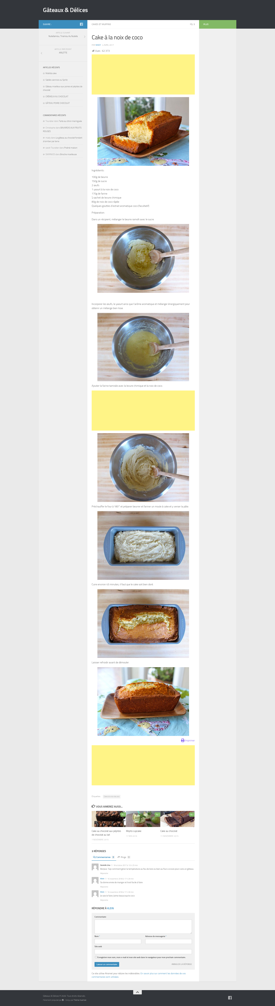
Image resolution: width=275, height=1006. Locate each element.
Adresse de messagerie (155, 936)
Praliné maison (70, 147)
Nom (97, 936)
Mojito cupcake (133, 831)
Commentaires (105, 857)
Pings (125, 857)
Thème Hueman (80, 1000)
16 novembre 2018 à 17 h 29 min (120, 879)
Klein (102, 879)
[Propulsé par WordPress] (63, 1000)
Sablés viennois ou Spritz (57, 80)
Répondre (104, 873)
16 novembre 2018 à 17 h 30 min (120, 892)
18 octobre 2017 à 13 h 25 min (125, 865)
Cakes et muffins (101, 24)
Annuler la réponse (182, 964)
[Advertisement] (143, 74)
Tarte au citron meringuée (70, 121)
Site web (98, 946)
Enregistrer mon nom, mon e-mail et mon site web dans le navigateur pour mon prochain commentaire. (141, 957)
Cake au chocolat (168, 831)
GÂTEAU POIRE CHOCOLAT (58, 103)
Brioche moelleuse (68, 154)
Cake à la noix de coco (111, 796)
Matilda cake (51, 73)
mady (98, 45)
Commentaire (100, 917)
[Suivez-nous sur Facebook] (81, 24)
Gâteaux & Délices (65, 10)
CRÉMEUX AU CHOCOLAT (57, 96)
